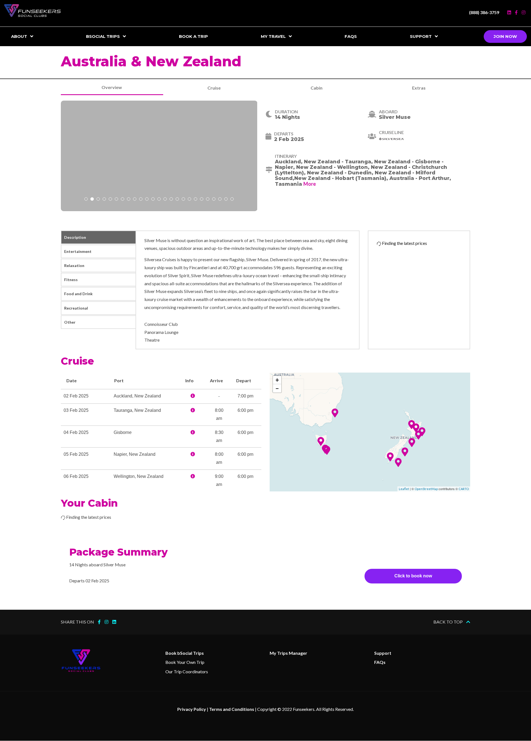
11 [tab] (147, 199)
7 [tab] (122, 199)
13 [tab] (159, 199)
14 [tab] (165, 199)
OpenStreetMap (426, 489)
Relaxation (74, 265)
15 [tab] (171, 199)
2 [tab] (92, 199)
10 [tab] (141, 199)
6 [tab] (116, 199)
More (309, 184)
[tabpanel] (159, 156)
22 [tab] (214, 199)
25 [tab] (232, 199)
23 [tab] (220, 199)
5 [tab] (110, 199)
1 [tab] (86, 199)
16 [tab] (177, 199)
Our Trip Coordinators (186, 671)
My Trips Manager (288, 653)
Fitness (71, 279)
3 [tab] (98, 199)
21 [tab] (208, 199)
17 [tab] (183, 199)
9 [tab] (135, 199)
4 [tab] (104, 199)
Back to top (448, 621)
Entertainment (78, 251)
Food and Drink (78, 293)
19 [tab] (195, 199)
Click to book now (413, 576)
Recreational (76, 308)
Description (75, 237)
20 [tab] (202, 199)
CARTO (464, 489)
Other (70, 322)
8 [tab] (129, 199)
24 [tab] (226, 199)
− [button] (277, 388)
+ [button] (277, 380)
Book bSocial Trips (184, 653)
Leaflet (404, 489)
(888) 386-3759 (484, 12)
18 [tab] (189, 199)
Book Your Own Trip (184, 662)
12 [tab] (153, 199)
